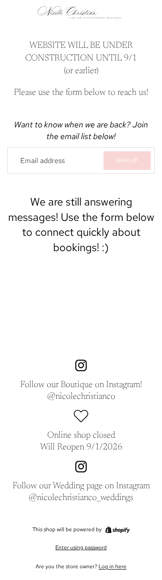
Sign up (127, 160)
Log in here (112, 566)
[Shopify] (117, 529)
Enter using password (81, 547)
